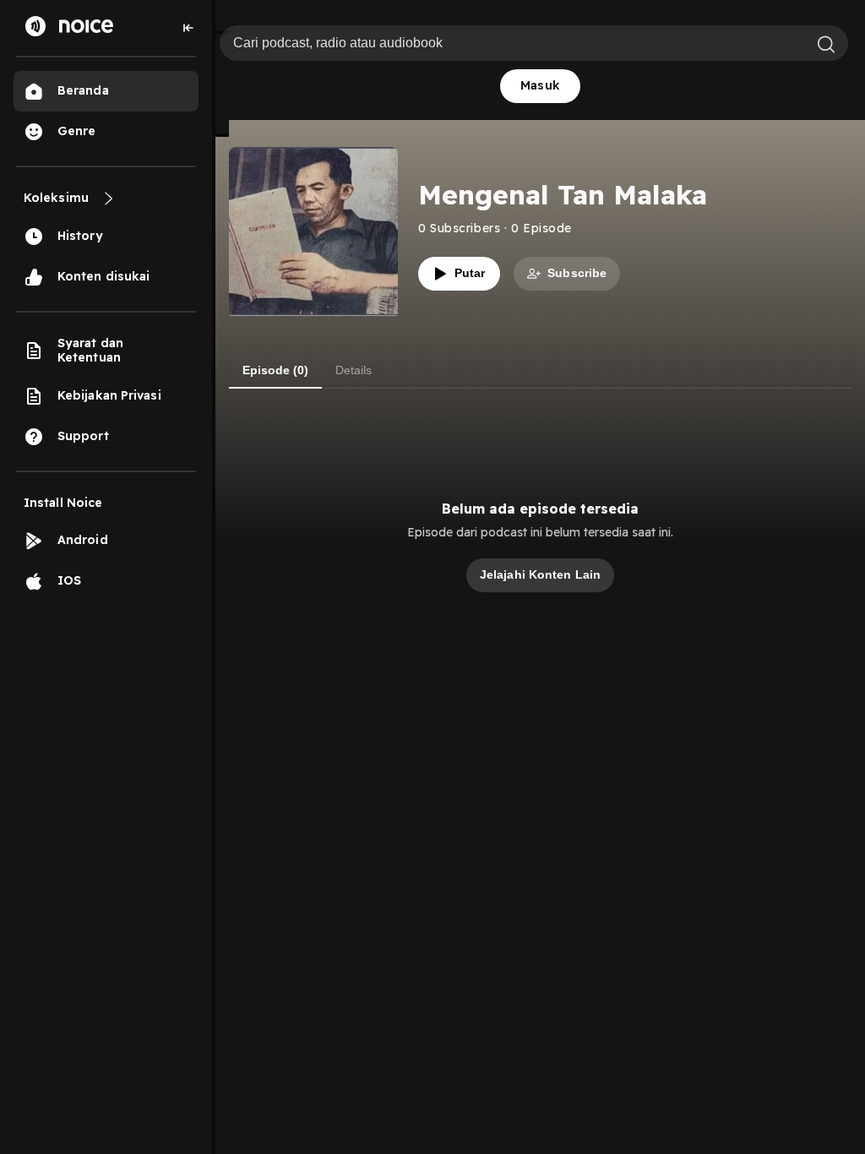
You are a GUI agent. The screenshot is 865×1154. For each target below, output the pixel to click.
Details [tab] (353, 370)
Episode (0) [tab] (275, 370)
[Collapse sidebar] (188, 27)
